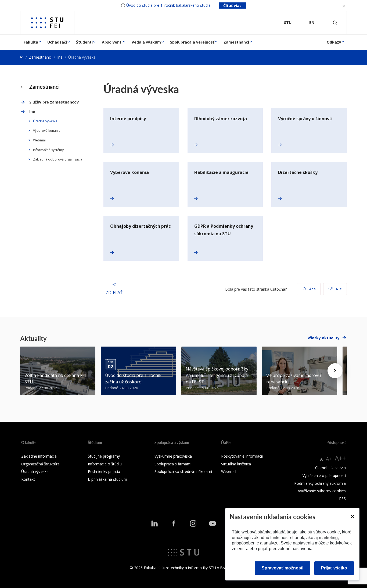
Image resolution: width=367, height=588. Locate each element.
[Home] (21, 57)
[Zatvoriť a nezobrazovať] (343, 5)
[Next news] (335, 370)
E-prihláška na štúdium (107, 479)
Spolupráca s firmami (172, 463)
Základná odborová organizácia (57, 159)
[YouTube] (212, 523)
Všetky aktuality (324, 337)
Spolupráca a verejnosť (192, 42)
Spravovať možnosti (282, 568)
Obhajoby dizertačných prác (140, 226)
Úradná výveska (45, 121)
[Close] (352, 516)
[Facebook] (174, 523)
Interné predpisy (128, 119)
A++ (340, 458)
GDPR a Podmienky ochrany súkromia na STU (223, 230)
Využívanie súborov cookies (322, 490)
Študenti (84, 42)
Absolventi (112, 42)
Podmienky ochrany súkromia (320, 483)
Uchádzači (57, 42)
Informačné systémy (48, 150)
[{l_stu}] (183, 552)
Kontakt (28, 479)
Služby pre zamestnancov (54, 102)
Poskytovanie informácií (242, 456)
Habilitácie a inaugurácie (221, 172)
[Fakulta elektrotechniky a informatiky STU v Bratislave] (47, 22)
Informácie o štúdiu (105, 463)
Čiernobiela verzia (330, 467)
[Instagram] (193, 523)
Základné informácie (39, 456)
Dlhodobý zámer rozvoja (220, 119)
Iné (60, 57)
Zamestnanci (236, 42)
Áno (312, 289)
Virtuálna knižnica (236, 463)
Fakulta (31, 42)
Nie (338, 289)
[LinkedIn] (154, 523)
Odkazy (334, 42)
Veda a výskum (146, 42)
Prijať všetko (334, 568)
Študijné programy (104, 456)
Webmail (39, 140)
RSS (342, 498)
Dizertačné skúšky (298, 172)
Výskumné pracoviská (173, 456)
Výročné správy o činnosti (305, 119)
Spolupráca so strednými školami (183, 471)
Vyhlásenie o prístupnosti (324, 475)
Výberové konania (46, 130)
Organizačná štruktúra (40, 463)
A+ (329, 458)
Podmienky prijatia (104, 471)
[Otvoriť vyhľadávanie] (335, 22)
